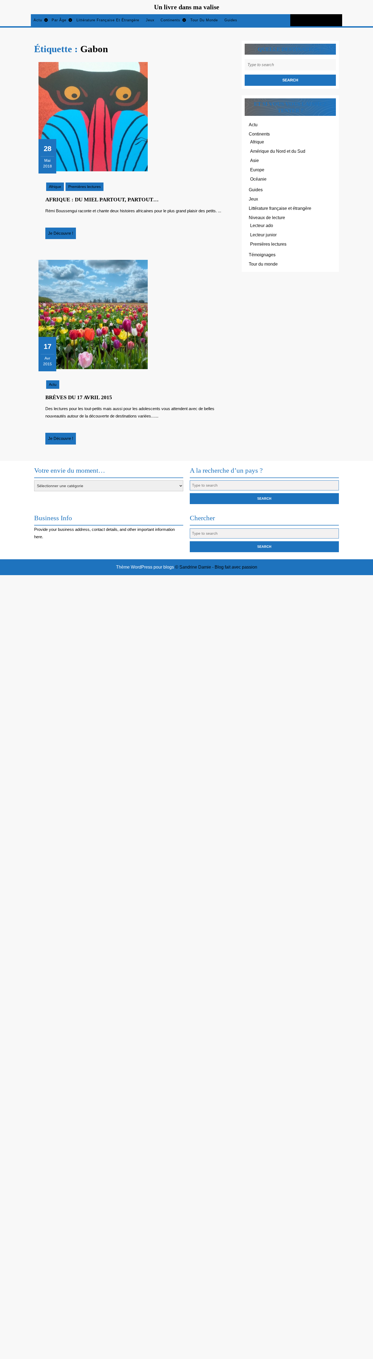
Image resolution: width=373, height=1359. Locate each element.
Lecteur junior (263, 235)
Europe (257, 169)
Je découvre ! (62, 235)
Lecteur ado (261, 225)
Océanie (258, 179)
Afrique (55, 186)
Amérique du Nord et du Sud (277, 151)
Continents (170, 20)
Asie (254, 160)
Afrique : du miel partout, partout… (102, 199)
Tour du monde (204, 20)
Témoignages (262, 254)
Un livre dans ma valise (186, 7)
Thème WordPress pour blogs (145, 567)
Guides (230, 20)
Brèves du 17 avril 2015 (78, 397)
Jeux (150, 20)
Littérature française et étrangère (107, 20)
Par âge (59, 20)
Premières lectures (84, 186)
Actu (38, 20)
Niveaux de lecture (267, 217)
